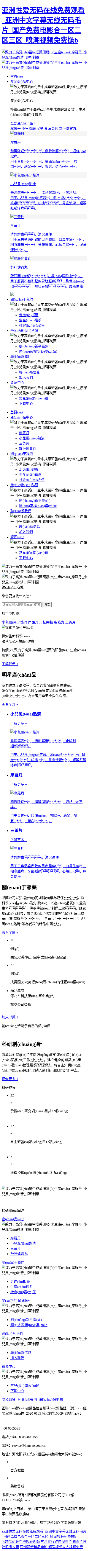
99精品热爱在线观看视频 (21, 1542)
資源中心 (17, 382)
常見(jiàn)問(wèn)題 (33, 398)
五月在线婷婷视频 (54, 1542)
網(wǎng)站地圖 (51, 1399)
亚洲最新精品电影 (34, 1547)
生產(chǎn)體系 (30, 320)
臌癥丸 (59, 622)
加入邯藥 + (10, 1017)
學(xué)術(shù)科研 (24, 330)
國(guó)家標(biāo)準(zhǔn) (38, 351)
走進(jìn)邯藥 (28, 315)
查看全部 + (10, 704)
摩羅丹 (15, 128)
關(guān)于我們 (21, 299)
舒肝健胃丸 (67, 128)
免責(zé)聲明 (27, 1399)
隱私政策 (9, 1399)
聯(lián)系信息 (29, 372)
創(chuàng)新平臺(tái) (34, 346)
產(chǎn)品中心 (21, 81)
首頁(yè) (16, 76)
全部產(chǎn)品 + (23, 123)
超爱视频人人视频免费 (65, 1547)
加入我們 (26, 377)
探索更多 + (10, 1079)
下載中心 (26, 403)
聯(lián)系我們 (20, 356)
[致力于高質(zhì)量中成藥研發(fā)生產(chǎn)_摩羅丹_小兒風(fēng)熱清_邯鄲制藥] (44, 59)
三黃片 (53, 128)
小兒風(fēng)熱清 (34, 128)
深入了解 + (10, 932)
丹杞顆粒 (46, 622)
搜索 (47, 604)
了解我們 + (10, 664)
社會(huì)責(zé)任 (31, 325)
